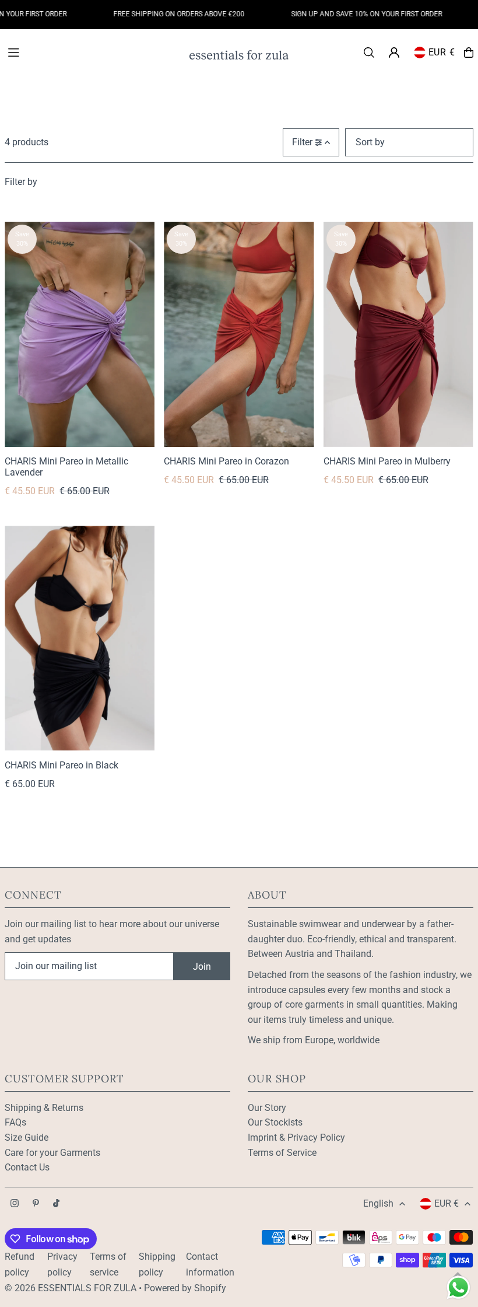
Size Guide (26, 1137)
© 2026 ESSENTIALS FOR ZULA (70, 1288)
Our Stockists (275, 1122)
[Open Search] (369, 52)
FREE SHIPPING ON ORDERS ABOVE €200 (164, 14)
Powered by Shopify (185, 1288)
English (378, 1203)
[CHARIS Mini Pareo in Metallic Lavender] (79, 334)
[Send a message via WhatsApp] (458, 1287)
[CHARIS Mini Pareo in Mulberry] (398, 334)
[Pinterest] (36, 1204)
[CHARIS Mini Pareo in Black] (79, 638)
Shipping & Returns (44, 1107)
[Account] (394, 52)
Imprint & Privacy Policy (296, 1137)
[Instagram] (14, 1204)
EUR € (441, 52)
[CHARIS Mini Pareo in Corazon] (239, 334)
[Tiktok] (56, 1204)
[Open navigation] (92, 52)
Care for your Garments (52, 1152)
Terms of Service (282, 1152)
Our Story (267, 1107)
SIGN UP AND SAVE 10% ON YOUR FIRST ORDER (352, 14)
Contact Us (27, 1167)
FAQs (15, 1122)
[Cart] (468, 52)
